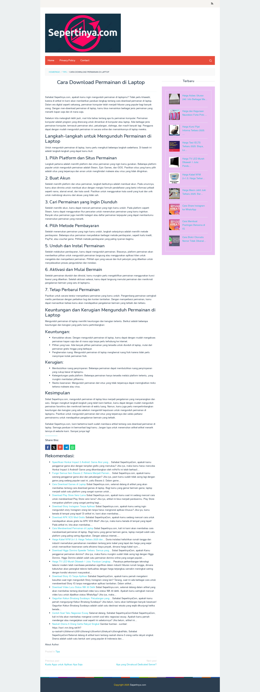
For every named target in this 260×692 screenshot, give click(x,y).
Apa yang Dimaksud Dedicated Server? (136, 662)
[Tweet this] (54, 447)
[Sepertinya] (83, 32)
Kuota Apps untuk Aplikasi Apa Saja (63, 662)
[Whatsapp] (72, 447)
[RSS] (212, 3)
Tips (58, 651)
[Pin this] (60, 447)
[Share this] (47, 447)
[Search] (210, 60)
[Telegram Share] (66, 447)
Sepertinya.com (138, 684)
